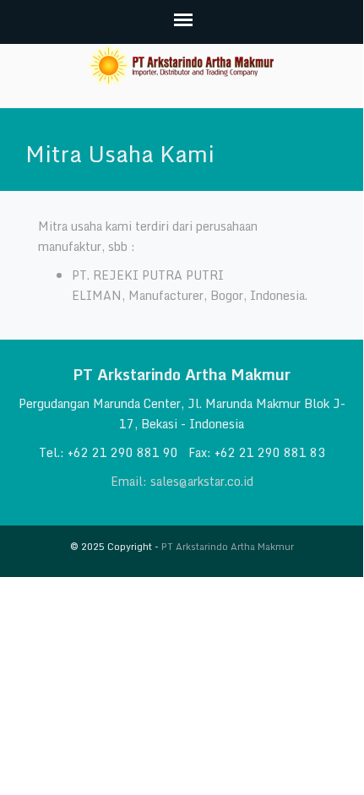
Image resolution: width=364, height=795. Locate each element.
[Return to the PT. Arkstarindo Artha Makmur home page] (181, 65)
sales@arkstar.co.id (201, 481)
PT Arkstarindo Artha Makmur (227, 546)
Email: (130, 481)
